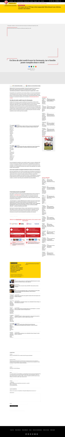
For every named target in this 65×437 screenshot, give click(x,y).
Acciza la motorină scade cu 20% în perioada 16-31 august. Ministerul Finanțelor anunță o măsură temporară (17, 268)
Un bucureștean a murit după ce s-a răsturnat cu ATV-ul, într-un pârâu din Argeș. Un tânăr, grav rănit (51, 107)
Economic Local (26, 1)
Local (15, 1)
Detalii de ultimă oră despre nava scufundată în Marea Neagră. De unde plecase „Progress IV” (27, 334)
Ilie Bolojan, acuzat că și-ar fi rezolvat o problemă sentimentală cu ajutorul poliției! (32, 3)
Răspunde (11, 357)
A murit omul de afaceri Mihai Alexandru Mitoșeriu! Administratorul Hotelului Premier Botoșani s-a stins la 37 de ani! (26, 325)
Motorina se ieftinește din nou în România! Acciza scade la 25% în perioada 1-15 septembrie (51, 124)
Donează (33, 235)
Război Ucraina (15, 216)
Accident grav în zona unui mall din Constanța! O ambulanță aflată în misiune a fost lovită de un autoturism (51, 246)
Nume (11, 403)
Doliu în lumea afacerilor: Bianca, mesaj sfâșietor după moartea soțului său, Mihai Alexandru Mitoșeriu (50, 225)
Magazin (35, 1)
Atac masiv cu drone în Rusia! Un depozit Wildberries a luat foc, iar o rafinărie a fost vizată (51, 232)
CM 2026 (42, 1)
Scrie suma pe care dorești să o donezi (32, 232)
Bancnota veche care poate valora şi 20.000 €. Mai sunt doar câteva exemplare (26, 286)
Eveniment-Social (20, 1)
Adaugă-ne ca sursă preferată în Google (34, 85)
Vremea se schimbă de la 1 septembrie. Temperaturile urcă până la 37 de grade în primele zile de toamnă (51, 239)
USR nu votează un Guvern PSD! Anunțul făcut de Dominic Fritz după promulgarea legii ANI (51, 218)
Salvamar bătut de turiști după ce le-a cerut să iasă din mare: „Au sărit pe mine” (51, 254)
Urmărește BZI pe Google (18, 85)
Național (31, 1)
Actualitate (11, 1)
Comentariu (12, 392)
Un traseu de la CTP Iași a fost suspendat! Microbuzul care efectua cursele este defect (39, 7)
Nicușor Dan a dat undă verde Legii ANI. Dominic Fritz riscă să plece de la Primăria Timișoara (27, 296)
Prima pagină (9, 25)
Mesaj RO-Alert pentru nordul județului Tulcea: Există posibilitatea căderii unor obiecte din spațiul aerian (51, 100)
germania (11, 216)
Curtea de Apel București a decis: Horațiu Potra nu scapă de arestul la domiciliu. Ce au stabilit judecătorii (51, 180)
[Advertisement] (25, 254)
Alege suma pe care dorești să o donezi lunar (17, 232)
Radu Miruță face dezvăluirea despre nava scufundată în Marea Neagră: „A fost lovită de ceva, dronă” (28, 302)
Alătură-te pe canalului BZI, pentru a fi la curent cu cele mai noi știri (25, 220)
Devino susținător (18, 235)
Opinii (39, 1)
